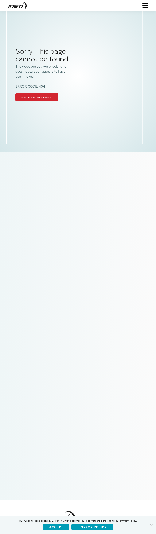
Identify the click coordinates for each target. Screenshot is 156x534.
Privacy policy (92, 527)
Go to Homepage (36, 97)
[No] (151, 525)
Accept (56, 527)
